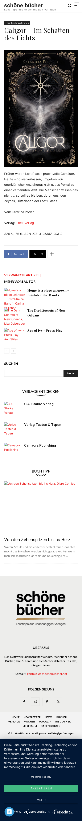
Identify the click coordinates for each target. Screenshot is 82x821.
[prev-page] (6, 351)
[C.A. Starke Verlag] (12, 410)
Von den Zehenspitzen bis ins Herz (37, 539)
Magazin (45, 721)
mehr (41, 800)
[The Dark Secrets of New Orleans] (14, 317)
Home (16, 717)
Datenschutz (50, 726)
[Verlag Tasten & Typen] (12, 430)
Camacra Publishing (40, 445)
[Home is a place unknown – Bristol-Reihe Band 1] (14, 299)
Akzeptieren (41, 788)
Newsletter (32, 717)
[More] (52, 254)
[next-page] (13, 351)
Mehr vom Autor (20, 281)
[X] (58, 702)
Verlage (14, 721)
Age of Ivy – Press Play (44, 330)
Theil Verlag (25, 223)
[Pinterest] (46, 702)
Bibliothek (63, 721)
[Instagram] (35, 701)
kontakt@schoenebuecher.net (47, 673)
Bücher (61, 717)
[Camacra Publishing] (12, 451)
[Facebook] (24, 702)
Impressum (29, 726)
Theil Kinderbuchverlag (17, 22)
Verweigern (41, 777)
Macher (29, 721)
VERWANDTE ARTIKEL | (22, 275)
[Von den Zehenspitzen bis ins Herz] (41, 507)
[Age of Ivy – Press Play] (14, 335)
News (48, 717)
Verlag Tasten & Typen (42, 425)
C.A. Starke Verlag (39, 404)
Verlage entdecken (41, 391)
